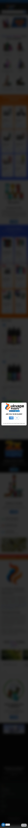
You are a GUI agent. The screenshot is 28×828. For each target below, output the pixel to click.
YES (11, 417)
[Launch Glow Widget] (3, 825)
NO (17, 417)
